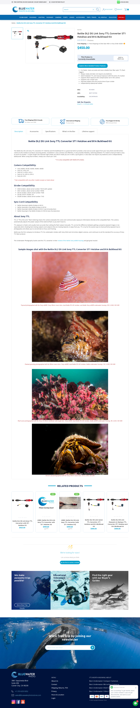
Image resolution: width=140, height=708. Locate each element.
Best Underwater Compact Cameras (103, 681)
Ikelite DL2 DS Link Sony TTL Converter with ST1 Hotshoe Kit (22, 523)
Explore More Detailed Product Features (92, 66)
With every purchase (111, 123)
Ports (65, 17)
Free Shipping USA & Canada (33, 120)
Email (79, 104)
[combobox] (78, 9)
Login (53, 698)
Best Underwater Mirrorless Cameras (104, 684)
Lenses (71, 17)
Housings (32, 17)
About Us (54, 681)
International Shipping (73, 121)
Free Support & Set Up (113, 121)
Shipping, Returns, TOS (59, 688)
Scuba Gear (23, 17)
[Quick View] (29, 495)
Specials (121, 17)
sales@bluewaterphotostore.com (28, 695)
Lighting (41, 17)
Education (112, 17)
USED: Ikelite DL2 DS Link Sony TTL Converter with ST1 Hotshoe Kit (46, 522)
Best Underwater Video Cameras (102, 691)
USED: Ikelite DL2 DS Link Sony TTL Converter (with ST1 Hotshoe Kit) (70, 522)
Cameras (58, 17)
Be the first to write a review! (70, 562)
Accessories (80, 17)
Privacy (54, 691)
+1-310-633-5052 (87, 104)
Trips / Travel (91, 17)
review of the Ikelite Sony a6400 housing (70, 240)
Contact (54, 684)
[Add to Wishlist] (29, 500)
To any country (70, 123)
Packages (49, 17)
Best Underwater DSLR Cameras (102, 688)
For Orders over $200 (30, 122)
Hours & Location (57, 695)
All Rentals (102, 17)
